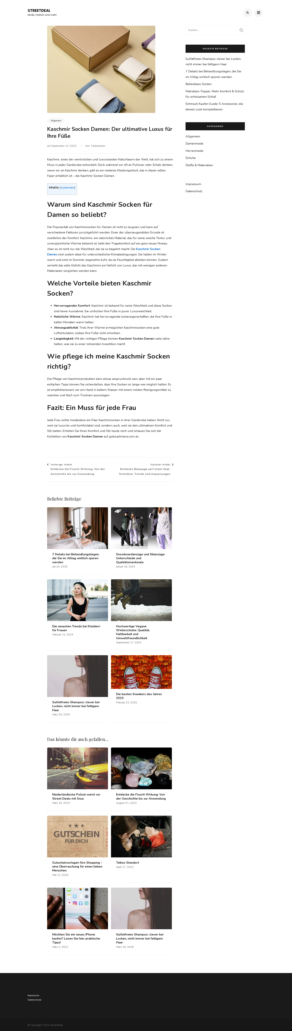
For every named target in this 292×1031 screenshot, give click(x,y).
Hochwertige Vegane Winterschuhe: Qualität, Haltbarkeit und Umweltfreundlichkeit (133, 632)
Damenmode (194, 143)
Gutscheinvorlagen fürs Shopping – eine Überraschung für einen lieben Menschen (77, 867)
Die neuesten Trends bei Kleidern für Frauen (76, 628)
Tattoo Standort (127, 863)
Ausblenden (67, 187)
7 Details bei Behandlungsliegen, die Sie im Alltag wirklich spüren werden (75, 558)
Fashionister (98, 146)
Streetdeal (39, 10)
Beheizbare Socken (199, 84)
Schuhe (191, 158)
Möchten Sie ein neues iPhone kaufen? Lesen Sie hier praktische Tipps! (76, 938)
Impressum (193, 184)
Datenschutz (194, 191)
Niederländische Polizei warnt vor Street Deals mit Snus (76, 796)
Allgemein (56, 120)
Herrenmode (194, 151)
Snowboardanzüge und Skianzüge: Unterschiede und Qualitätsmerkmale (140, 558)
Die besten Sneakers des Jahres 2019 (139, 696)
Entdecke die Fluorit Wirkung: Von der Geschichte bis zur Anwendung (141, 796)
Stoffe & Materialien (199, 165)
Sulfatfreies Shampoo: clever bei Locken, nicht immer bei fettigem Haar (76, 706)
